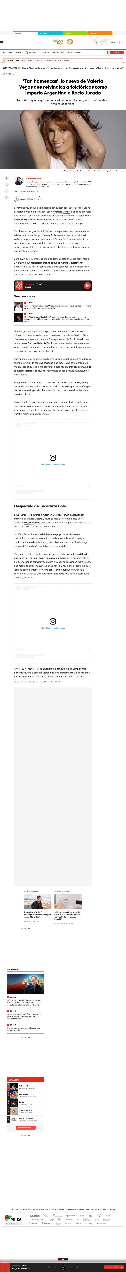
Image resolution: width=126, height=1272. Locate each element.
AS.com (89, 1215)
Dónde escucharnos (109, 1210)
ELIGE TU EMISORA (113, 1267)
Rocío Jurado (33, 682)
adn (98, 1215)
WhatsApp (6, 191)
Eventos (45, 52)
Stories (78, 1183)
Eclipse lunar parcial (114, 68)
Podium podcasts (58, 1222)
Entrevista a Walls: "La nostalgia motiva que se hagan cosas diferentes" (37, 914)
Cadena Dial (78, 1218)
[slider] (63, 1262)
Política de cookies (57, 1210)
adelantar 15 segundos (70, 1267)
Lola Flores (44, 682)
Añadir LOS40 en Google (29, 199)
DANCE (68, 33)
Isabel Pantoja (56, 682)
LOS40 (18, 33)
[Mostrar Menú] (3, 42)
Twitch (73, 1183)
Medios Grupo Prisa (13, 1223)
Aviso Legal (14, 1210)
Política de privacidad (40, 1210)
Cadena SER (82, 1215)
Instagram (48, 1183)
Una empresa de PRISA (13, 1217)
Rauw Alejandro (76, 68)
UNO (52, 1218)
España (112, 42)
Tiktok (53, 1183)
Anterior (49, 1267)
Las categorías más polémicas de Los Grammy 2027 (23, 1029)
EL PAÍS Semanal (86, 1218)
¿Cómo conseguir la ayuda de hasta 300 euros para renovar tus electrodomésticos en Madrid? (67, 915)
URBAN (93, 33)
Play (63, 1267)
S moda (78, 1222)
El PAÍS (34, 1215)
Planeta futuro (96, 1218)
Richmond (33, 1222)
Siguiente (76, 1267)
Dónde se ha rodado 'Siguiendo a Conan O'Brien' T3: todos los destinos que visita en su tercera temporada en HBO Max (24, 1002)
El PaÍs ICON (68, 1222)
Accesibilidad (26, 1210)
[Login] (122, 42)
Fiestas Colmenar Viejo (57, 68)
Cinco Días (68, 1218)
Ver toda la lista (24, 1127)
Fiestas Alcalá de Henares (33, 68)
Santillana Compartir (71, 1215)
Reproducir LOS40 (87, 285)
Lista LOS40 (7, 52)
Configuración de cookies (75, 1210)
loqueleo (89, 1222)
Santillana (58, 1215)
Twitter (6, 184)
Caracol (106, 1215)
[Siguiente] (122, 68)
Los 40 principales (46, 1215)
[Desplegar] (63, 1259)
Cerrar (122, 61)
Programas (34, 52)
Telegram (6, 197)
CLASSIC (43, 33)
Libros (11, 74)
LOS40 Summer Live (74, 52)
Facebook (6, 178)
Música (18, 52)
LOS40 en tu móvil (92, 1210)
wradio (59, 1218)
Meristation (101, 1222)
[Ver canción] (14, 1087)
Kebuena (105, 1218)
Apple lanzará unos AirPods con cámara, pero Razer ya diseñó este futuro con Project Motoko (24, 1016)
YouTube (58, 1183)
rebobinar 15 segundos (55, 1267)
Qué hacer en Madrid (94, 68)
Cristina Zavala (33, 178)
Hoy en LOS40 (58, 52)
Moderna (45, 1222)
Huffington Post (38, 1218)
